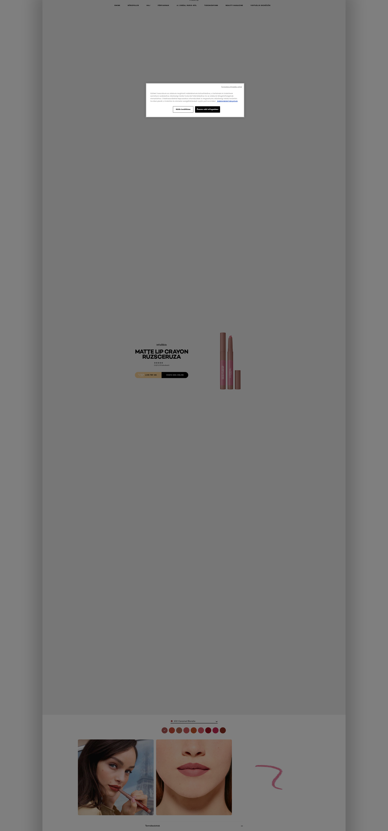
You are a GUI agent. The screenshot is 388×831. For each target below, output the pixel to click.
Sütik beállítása (183, 109)
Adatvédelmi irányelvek (227, 101)
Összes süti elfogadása (207, 109)
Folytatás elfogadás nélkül (231, 87)
